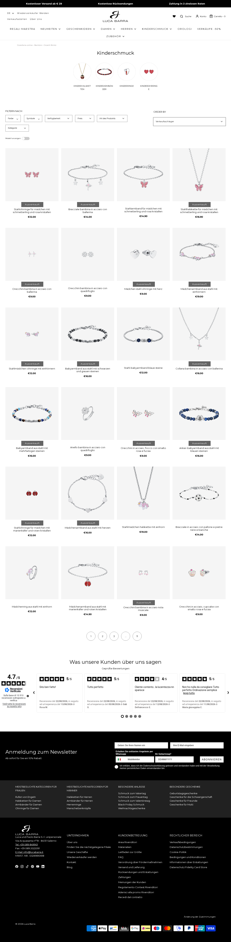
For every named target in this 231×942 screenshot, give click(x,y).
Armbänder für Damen (28, 804)
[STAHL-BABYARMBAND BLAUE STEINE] (143, 333)
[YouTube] (37, 866)
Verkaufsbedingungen (183, 842)
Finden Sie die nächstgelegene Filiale (89, 847)
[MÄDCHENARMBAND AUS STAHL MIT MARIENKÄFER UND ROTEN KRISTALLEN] (87, 572)
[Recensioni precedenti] (33, 692)
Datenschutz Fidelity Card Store (188, 867)
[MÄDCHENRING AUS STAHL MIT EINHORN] (31, 572)
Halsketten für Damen (28, 800)
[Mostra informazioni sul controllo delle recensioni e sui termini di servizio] (27, 696)
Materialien (124, 847)
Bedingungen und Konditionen (188, 857)
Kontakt (71, 862)
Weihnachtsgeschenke (131, 808)
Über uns (36, 19)
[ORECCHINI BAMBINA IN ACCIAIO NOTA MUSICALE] (143, 572)
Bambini (38, 45)
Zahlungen (124, 877)
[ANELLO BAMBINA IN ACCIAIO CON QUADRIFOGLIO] (87, 413)
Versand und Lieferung (131, 867)
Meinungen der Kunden (132, 882)
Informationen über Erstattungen (189, 862)
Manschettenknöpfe (79, 808)
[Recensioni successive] (228, 692)
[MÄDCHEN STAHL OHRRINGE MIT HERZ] (143, 254)
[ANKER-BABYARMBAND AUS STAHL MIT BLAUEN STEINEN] (199, 413)
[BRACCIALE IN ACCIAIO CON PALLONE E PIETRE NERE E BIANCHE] (199, 493)
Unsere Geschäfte (77, 852)
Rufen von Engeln (25, 796)
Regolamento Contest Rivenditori (138, 887)
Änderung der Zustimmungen (200, 916)
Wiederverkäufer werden (33, 13)
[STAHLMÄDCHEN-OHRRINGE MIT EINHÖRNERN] (31, 333)
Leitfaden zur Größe (130, 852)
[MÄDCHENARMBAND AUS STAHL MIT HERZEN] (87, 493)
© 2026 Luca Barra (25, 924)
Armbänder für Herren (80, 800)
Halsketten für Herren (79, 796)
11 (137, 636)
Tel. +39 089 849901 (26, 844)
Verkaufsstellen (17, 19)
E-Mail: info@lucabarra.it (29, 852)
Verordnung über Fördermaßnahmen (140, 862)
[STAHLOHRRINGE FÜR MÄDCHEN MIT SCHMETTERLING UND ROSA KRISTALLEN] (31, 174)
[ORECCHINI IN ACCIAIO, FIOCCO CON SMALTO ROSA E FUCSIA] (143, 413)
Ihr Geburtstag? (163, 754)
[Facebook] (16, 866)
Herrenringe (74, 804)
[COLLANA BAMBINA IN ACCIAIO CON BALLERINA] (199, 333)
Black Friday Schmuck (131, 804)
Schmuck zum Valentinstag (134, 800)
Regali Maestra (22, 28)
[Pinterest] (32, 866)
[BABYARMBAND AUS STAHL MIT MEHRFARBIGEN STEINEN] (31, 413)
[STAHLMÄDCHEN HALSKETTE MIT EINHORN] (143, 493)
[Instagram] (22, 866)
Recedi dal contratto (130, 897)
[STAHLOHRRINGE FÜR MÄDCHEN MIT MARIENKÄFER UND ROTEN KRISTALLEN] (31, 493)
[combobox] (121, 759)
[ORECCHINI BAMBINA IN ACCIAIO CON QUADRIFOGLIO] (87, 254)
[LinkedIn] (43, 866)
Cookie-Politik (178, 852)
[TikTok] (27, 866)
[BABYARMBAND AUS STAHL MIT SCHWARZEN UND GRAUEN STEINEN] (87, 333)
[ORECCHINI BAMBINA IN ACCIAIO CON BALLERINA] (31, 254)
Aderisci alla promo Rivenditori (136, 892)
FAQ (120, 857)
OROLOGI (185, 28)
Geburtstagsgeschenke (183, 793)
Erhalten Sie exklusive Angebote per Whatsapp (134, 752)
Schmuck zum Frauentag (133, 796)
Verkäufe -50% (209, 28)
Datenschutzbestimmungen (186, 847)
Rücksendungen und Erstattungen (138, 872)
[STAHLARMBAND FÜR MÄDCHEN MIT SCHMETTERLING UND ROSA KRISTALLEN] (143, 174)
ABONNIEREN (212, 759)
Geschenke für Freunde (183, 800)
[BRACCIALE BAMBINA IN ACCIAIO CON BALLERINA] (87, 174)
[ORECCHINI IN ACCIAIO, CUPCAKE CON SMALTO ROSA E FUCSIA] (199, 572)
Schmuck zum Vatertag (132, 793)
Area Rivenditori (127, 842)
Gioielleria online (25, 45)
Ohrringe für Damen (27, 808)
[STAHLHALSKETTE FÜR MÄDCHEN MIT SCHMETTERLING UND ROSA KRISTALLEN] (199, 174)
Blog (69, 867)
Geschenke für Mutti (181, 804)
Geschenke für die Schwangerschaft (191, 796)
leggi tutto (189, 693)
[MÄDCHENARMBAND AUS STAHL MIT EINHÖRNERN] (199, 254)
